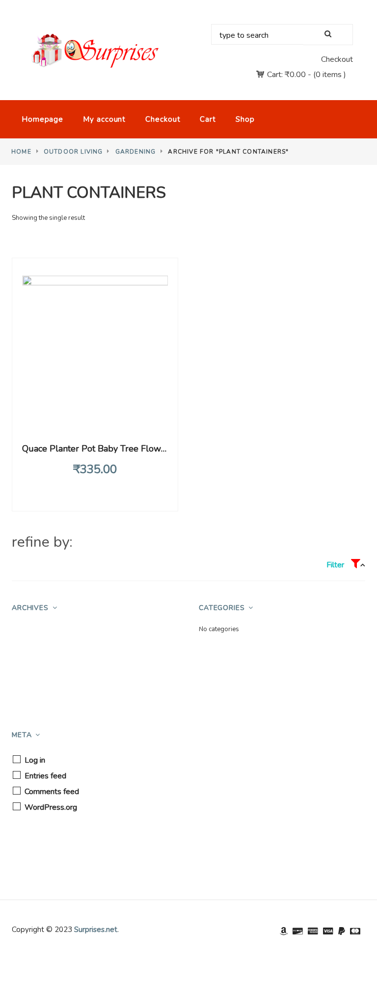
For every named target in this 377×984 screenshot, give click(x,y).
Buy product (96, 414)
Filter (336, 564)
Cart (208, 119)
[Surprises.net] (95, 50)
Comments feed (52, 791)
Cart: (286, 74)
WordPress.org (51, 807)
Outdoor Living (73, 152)
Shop (245, 119)
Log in (35, 760)
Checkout (337, 59)
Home (21, 152)
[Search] (328, 34)
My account (104, 119)
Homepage (42, 119)
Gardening (135, 152)
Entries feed (45, 776)
